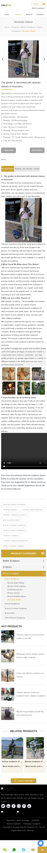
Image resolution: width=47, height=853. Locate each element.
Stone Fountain (22, 820)
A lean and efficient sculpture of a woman (30, 675)
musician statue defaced (32, 510)
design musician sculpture (14, 546)
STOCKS (7, 567)
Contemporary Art (14, 590)
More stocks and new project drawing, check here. (13, 766)
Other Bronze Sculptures (15, 618)
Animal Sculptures (12, 604)
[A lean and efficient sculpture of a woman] (7, 675)
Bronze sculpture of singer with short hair (35, 761)
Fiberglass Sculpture (31, 824)
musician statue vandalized (14, 504)
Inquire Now (8, 150)
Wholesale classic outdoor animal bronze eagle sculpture (30, 655)
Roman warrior (13, 593)
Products (18, 14)
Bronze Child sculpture (16, 586)
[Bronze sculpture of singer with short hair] (35, 748)
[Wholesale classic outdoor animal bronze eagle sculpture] (7, 655)
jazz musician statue (11, 520)
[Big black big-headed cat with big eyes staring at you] (7, 713)
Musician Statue (29, 31)
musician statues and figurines (15, 541)
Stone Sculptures (14, 824)
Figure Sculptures (12, 579)
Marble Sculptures (11, 561)
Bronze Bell (9, 613)
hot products (11, 626)
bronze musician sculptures (14, 525)
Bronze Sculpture (28, 27)
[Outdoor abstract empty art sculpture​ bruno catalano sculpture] (7, 694)
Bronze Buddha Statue (16, 596)
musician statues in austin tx (14, 515)
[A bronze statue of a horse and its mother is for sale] (7, 636)
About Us (29, 14)
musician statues (10, 510)
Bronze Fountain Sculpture (16, 608)
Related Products (23, 731)
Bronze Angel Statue (15, 583)
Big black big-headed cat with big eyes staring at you (30, 713)
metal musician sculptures (14, 530)
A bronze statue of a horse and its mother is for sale (30, 636)
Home (7, 14)
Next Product (37, 150)
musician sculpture (11, 535)
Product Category (23, 553)
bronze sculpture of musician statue (12, 761)
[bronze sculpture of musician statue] (12, 748)
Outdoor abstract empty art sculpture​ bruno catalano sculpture (30, 694)
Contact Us (40, 14)
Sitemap (30, 830)
